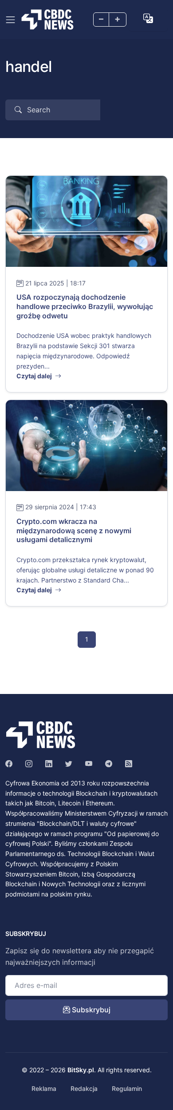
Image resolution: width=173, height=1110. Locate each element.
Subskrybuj (90, 1009)
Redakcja (84, 1088)
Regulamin (127, 1088)
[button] (148, 19)
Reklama (43, 1088)
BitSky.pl (80, 1070)
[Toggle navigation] (10, 20)
